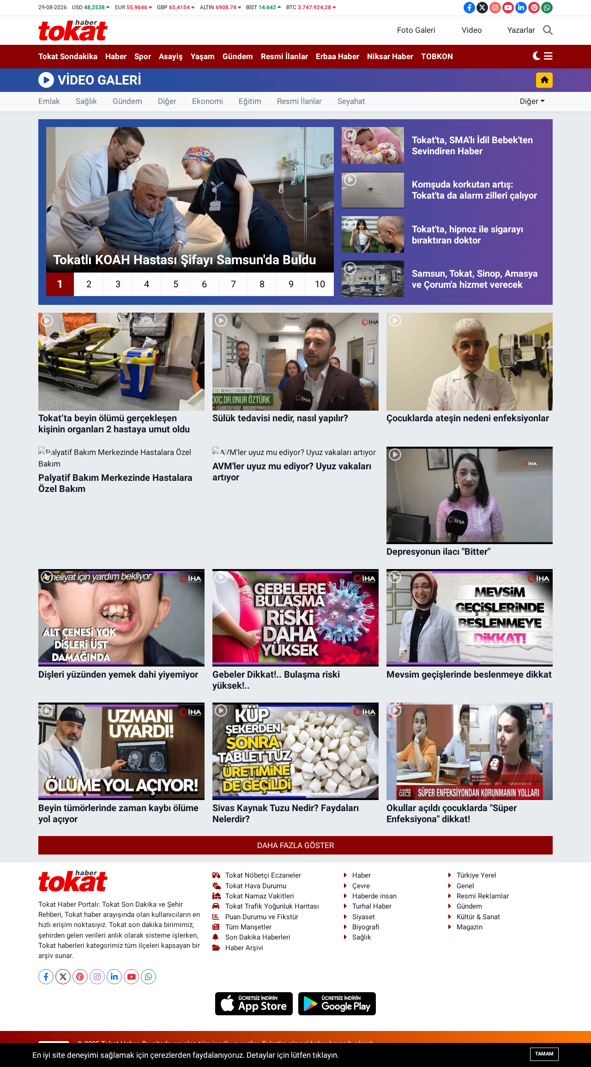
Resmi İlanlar (284, 56)
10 (320, 284)
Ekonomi (207, 101)
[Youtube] (131, 976)
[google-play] (337, 1002)
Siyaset (363, 917)
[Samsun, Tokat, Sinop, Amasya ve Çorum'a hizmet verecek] (373, 279)
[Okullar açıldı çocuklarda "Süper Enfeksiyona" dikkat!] (469, 751)
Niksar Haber (390, 56)
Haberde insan (374, 896)
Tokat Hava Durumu (255, 886)
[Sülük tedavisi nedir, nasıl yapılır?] (295, 361)
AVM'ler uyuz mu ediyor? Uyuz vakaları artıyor (291, 472)
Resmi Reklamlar (483, 896)
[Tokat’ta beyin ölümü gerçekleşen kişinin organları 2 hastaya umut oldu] (121, 361)
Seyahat (351, 101)
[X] (63, 976)
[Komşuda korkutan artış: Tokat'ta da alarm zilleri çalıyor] (373, 190)
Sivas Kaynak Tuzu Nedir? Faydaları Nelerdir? (285, 813)
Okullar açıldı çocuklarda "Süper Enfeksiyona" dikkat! (451, 813)
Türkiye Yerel (476, 875)
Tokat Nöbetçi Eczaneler (263, 875)
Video (472, 30)
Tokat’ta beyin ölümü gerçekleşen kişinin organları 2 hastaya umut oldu (114, 423)
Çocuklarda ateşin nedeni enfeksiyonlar (467, 418)
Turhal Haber (372, 906)
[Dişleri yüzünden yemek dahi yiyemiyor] (121, 618)
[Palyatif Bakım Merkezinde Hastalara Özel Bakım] (121, 458)
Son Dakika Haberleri (257, 937)
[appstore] (255, 1002)
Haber (116, 56)
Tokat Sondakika (67, 56)
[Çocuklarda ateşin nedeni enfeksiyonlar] (469, 361)
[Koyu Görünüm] (536, 57)
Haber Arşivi (244, 948)
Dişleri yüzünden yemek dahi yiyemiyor (118, 674)
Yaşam (203, 56)
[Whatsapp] (148, 976)
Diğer (167, 101)
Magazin (469, 927)
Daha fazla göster (295, 845)
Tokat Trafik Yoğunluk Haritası (272, 906)
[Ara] (548, 30)
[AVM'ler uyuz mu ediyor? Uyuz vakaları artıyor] (295, 453)
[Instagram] (97, 976)
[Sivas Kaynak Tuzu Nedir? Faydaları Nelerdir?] (295, 751)
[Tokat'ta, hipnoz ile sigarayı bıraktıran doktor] (373, 234)
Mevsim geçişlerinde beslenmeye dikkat (469, 674)
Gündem (238, 56)
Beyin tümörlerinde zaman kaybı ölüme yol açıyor (118, 813)
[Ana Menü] (548, 57)
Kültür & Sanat (478, 917)
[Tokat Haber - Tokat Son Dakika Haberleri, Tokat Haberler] (73, 29)
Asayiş (171, 56)
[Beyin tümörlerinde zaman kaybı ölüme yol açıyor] (121, 751)
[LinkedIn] (114, 976)
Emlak (49, 101)
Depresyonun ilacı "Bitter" (438, 551)
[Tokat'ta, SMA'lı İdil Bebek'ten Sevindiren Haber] (373, 145)
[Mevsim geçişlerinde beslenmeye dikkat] (469, 618)
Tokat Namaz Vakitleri (259, 896)
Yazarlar (521, 30)
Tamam (544, 1054)
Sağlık (86, 101)
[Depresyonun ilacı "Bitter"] (469, 495)
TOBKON (437, 56)
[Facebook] (46, 976)
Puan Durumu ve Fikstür (261, 917)
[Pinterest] (80, 976)
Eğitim (250, 101)
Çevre (361, 886)
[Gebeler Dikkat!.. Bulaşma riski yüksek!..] (295, 618)
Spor (142, 56)
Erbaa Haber (337, 56)
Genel (465, 886)
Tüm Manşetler (248, 927)
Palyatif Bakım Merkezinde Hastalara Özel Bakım (115, 483)
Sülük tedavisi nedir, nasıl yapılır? (280, 418)
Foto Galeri (416, 30)
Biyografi (366, 927)
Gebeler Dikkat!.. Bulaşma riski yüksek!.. (276, 680)
